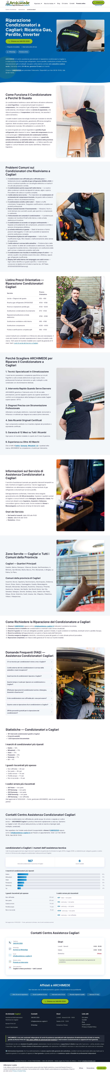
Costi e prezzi (86, 1024)
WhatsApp (12, 52)
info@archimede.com (88, 1061)
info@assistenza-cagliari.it (44, 626)
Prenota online (80, 3)
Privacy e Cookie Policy (89, 1027)
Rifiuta (81, 1068)
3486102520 (16, 70)
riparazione (21, 9)
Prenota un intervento (20, 962)
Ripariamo (37, 3)
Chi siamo (65, 3)
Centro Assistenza (11, 9)
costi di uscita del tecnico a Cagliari (26, 343)
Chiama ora (99, 2)
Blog (58, 3)
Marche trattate (49, 3)
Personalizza (90, 1068)
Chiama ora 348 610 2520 (20, 41)
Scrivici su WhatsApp (20, 950)
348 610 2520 (18, 943)
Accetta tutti (101, 1068)
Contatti (72, 3)
